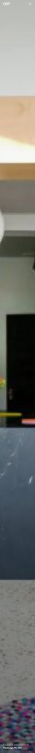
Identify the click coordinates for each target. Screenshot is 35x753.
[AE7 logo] (6, 3)
